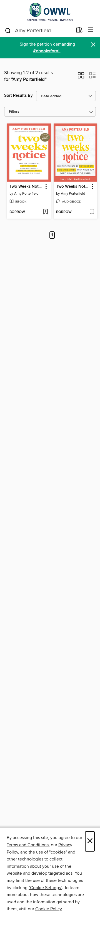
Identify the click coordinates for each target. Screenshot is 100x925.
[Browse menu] (91, 30)
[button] (81, 77)
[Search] (8, 30)
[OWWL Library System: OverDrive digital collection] (50, 12)
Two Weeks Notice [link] (26, 186)
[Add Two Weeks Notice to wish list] (45, 212)
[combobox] (38, 30)
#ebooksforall (47, 51)
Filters (14, 111)
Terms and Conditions (28, 845)
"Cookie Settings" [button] (45, 888)
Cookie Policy (48, 909)
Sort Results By (18, 95)
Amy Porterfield (26, 193)
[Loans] (79, 31)
